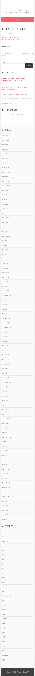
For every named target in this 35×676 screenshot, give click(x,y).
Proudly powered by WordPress (17, 671)
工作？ (4, 619)
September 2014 (6, 295)
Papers (4, 591)
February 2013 (6, 359)
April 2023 (5, 163)
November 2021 (6, 195)
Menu (18, 19)
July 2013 (4, 336)
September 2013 (6, 327)
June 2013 (5, 341)
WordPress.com (22, 673)
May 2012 (5, 400)
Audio (4, 550)
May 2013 (5, 346)
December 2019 (6, 222)
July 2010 (4, 501)
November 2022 (6, 176)
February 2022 (6, 181)
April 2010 (5, 515)
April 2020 (5, 213)
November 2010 (6, 483)
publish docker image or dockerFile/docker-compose (17, 99)
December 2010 (6, 478)
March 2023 (5, 167)
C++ (3, 559)
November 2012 (6, 373)
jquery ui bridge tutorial (7, 54)
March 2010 (5, 519)
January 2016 (6, 259)
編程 (3, 641)
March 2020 (5, 218)
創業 (3, 614)
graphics (4, 568)
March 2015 (5, 272)
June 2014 (5, 309)
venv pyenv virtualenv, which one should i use (14, 94)
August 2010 (5, 496)
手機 (3, 628)
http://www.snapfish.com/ (10, 39)
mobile (4, 582)
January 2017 (6, 245)
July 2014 (4, 304)
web (9, 46)
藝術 (3, 646)
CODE (17, 6)
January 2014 (6, 318)
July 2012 (4, 391)
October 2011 (6, 432)
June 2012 (5, 396)
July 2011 (4, 446)
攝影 (3, 632)
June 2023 (5, 154)
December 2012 (6, 368)
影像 (3, 623)
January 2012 (6, 419)
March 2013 (5, 355)
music (4, 587)
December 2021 (6, 190)
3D (3, 532)
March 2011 (5, 464)
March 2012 (5, 410)
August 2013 (5, 332)
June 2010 (5, 506)
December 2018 (6, 231)
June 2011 (5, 451)
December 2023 (6, 144)
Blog (3, 555)
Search (4, 62)
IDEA (3, 573)
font (3, 564)
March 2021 (5, 199)
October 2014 (6, 291)
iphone (4, 577)
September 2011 (6, 437)
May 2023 (5, 158)
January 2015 (6, 282)
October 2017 (6, 240)
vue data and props (7, 103)
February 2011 (6, 469)
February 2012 (6, 414)
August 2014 (5, 300)
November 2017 (6, 236)
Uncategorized (6, 596)
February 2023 (6, 172)
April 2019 (5, 227)
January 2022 (6, 186)
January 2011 (6, 474)
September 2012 (6, 382)
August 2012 (5, 387)
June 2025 (5, 135)
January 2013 (6, 364)
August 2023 (5, 149)
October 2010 (6, 487)
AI (2, 536)
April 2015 (5, 268)
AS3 (3, 546)
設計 (3, 651)
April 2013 (5, 350)
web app (4, 605)
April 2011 (5, 460)
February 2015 (6, 277)
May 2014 (5, 314)
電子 (3, 660)
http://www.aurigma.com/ (10, 37)
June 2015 (5, 263)
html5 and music (26, 53)
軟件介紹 (5, 655)
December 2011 (6, 423)
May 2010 (5, 510)
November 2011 (6, 428)
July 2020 (4, 208)
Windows (4, 609)
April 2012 (5, 405)
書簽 (3, 637)
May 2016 (5, 250)
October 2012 (6, 378)
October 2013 (6, 323)
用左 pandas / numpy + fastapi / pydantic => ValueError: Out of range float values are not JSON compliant (16, 80)
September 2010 (6, 492)
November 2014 (6, 286)
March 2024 (5, 140)
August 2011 (5, 442)
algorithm (5, 541)
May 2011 (5, 455)
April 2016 (5, 254)
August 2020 (5, 204)
